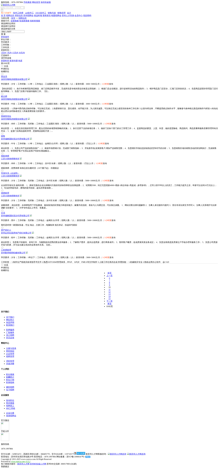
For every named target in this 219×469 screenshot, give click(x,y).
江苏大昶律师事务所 (10, 159)
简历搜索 (10, 403)
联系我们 (10, 325)
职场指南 (10, 382)
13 (109, 294)
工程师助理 (6, 250)
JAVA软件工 (40, 13)
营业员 (4, 76)
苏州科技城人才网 (38, 464)
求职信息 (19, 15)
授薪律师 (5, 156)
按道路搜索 (24, 21)
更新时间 (5, 61)
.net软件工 (29, 13)
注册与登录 (11, 348)
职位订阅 (10, 380)
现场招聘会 (11, 416)
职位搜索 (10, 374)
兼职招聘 (10, 387)
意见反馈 (10, 338)
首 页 (3, 15)
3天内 (3, 53)
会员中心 (79, 15)
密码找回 (10, 351)
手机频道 (27, 2)
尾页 (109, 304)
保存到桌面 (46, 2)
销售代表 (52, 13)
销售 (3, 136)
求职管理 (10, 361)
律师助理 (5, 193)
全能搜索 (15, 21)
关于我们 (10, 317)
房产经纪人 (6, 230)
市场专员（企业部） (10, 173)
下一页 (109, 301)
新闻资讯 (47, 15)
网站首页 (36, 2)
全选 (6, 66)
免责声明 (10, 322)
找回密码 (87, 15)
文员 (3, 213)
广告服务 (10, 332)
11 (110, 289)
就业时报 (38, 15)
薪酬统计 (10, 377)
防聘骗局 (10, 330)
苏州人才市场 (68, 15)
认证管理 (10, 354)
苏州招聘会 (28, 15)
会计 (69, 13)
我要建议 (5, 466)
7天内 (9, 53)
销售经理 (61, 13)
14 (109, 296)
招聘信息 (10, 15)
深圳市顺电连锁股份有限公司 (14, 79)
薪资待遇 (14, 61)
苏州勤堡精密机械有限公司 (13, 253)
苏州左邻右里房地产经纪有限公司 (16, 233)
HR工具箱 (10, 408)
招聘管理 (10, 356)
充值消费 (10, 364)
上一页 (109, 276)
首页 (13, 18)
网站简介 (10, 320)
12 (109, 292)
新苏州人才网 (23, 464)
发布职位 (10, 400)
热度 (20, 61)
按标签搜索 (35, 21)
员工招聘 (10, 335)
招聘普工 (10, 406)
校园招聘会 (56, 15)
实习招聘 (10, 390)
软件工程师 (18, 13)
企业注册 (10, 413)
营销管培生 (6, 116)
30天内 (22, 53)
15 (109, 299)
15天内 (15, 53)
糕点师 (4, 96)
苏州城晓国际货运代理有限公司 (15, 139)
